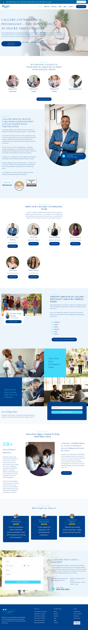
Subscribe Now (67, 412)
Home (40, 6)
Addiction (56, 329)
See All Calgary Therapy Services (64, 339)
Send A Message (23, 582)
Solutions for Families (39, 616)
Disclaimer (76, 616)
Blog (65, 6)
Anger (55, 331)
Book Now (81, 6)
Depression (57, 322)
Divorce (56, 334)
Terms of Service (78, 613)
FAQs (60, 6)
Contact (70, 6)
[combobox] (24, 565)
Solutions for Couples (39, 613)
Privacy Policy (77, 611)
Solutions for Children (39, 618)
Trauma (56, 326)
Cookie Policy (77, 618)
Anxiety (56, 324)
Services (54, 6)
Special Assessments (39, 622)
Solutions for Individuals (40, 611)
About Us (46, 6)
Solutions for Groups (39, 620)
